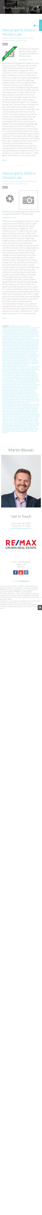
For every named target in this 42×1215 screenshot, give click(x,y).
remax (22, 401)
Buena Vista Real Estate (23, 333)
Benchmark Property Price (16, 332)
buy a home (32, 333)
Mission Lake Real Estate (18, 40)
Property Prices (17, 390)
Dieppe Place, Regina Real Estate (26, 342)
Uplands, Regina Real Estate (20, 419)
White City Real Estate (8, 428)
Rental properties (7, 402)
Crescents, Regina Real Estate (30, 341)
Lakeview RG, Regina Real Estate (10, 374)
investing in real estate (31, 368)
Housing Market (35, 366)
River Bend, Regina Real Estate (23, 404)
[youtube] (21, 572)
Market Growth (10, 380)
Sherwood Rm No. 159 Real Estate (15, 411)
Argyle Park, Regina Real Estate (14, 329)
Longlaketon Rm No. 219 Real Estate (20, 377)
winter (36, 429)
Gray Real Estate (33, 360)
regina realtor (16, 401)
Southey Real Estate (16, 413)
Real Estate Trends (30, 395)
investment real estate (19, 369)
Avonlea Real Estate (11, 330)
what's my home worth (30, 426)
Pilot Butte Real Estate (12, 389)
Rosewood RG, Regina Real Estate (21, 407)
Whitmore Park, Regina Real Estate (24, 428)
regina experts (6, 398)
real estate (18, 392)
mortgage (13, 383)
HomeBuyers (25, 365)
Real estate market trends (30, 393)
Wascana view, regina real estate (17, 423)
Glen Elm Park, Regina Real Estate (18, 359)
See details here (26, 59)
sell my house (17, 410)
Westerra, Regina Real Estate (16, 425)
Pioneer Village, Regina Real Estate (28, 389)
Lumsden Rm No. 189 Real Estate (15, 378)
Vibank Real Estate (14, 420)
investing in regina (7, 369)
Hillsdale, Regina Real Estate (13, 365)
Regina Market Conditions (19, 399)
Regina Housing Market (28, 398)
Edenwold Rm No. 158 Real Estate (21, 350)
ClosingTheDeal (6, 339)
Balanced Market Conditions (24, 330)
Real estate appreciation (27, 392)
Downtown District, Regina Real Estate (23, 345)
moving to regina (6, 384)
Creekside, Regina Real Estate (14, 341)
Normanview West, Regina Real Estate (22, 384)
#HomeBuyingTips (15, 326)
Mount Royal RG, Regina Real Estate (26, 383)
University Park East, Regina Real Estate (19, 417)
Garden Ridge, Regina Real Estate (14, 356)
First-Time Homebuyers (30, 354)
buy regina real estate (20, 335)
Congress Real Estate (17, 339)
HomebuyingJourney (8, 366)
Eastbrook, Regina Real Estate (23, 348)
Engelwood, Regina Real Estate (20, 353)
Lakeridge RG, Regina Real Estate (26, 372)
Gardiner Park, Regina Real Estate (15, 357)
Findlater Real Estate (18, 354)
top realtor (14, 416)
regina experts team (16, 398)
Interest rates (21, 368)
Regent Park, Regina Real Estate (10, 396)
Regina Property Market (32, 399)
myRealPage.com (24, 581)
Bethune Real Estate (29, 332)
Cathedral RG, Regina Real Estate (11, 336)
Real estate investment (17, 393)
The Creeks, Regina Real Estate (14, 414)
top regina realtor (22, 416)
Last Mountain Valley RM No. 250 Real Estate (20, 374)
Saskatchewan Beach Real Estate (22, 408)
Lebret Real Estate (29, 375)
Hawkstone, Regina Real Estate (14, 363)
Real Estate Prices (19, 395)
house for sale (18, 366)
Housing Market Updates (10, 368)
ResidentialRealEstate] (8, 404)
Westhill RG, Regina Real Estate (14, 426)
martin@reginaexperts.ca (21, 528)
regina (21, 396)
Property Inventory (7, 390)
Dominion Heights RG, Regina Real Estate (20, 344)
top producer (6, 416)
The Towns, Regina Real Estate (31, 414)
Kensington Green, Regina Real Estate (19, 371)
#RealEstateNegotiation (8, 327)
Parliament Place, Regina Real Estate (22, 387)
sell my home (9, 410)
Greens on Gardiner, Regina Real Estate (12, 362)
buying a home (30, 335)
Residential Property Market (20, 402)
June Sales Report (30, 369)
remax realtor (28, 401)
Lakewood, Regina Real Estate (28, 374)
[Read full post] (9, 54)
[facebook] (15, 572)
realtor (37, 395)
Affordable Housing (21, 327)
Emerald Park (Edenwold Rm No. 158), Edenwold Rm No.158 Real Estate (20, 350)
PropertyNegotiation (28, 390)
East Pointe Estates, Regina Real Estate (25, 347)
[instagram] (26, 572)
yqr (7, 432)
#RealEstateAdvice (26, 326)
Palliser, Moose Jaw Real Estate (21, 386)
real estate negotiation (8, 395)
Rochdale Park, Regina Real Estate (24, 405)
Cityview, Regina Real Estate (24, 338)
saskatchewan (10, 408)
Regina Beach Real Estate (30, 396)
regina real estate (7, 401)
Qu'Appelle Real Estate (8, 392)
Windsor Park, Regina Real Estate (24, 429)
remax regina (36, 401)
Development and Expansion (9, 342)
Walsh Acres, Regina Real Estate (14, 422)
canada (36, 335)
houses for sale (26, 366)
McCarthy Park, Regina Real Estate (25, 380)
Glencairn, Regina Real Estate (20, 360)
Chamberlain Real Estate (26, 336)
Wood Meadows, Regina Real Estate (11, 431)
